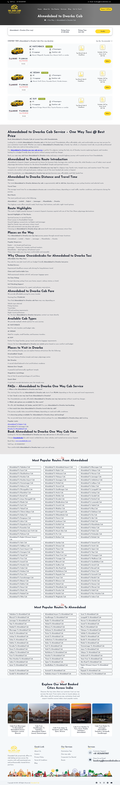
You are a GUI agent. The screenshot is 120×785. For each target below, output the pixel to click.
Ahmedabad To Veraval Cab (54, 486)
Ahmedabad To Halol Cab (89, 590)
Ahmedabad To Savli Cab (18, 505)
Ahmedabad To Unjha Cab (18, 568)
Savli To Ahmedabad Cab (53, 646)
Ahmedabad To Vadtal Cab (90, 505)
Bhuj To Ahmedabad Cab (89, 627)
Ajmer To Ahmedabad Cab (18, 665)
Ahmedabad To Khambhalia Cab (92, 524)
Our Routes (55, 9)
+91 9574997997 (21, 2)
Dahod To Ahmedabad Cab (90, 636)
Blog (69, 9)
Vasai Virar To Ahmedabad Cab (91, 659)
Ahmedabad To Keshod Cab (90, 499)
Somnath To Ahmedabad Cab (55, 670)
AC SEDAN (35, 73)
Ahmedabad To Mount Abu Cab (56, 531)
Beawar (41, 731)
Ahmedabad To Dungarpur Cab (20, 518)
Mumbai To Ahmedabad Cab (55, 655)
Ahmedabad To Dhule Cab (18, 590)
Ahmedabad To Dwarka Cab (54, 590)
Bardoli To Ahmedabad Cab (90, 640)
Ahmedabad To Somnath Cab (91, 574)
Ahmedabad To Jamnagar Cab (18, 426)
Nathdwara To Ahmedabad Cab (56, 652)
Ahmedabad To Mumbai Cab (19, 477)
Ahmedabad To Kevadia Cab (54, 499)
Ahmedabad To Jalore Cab (18, 521)
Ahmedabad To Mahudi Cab (54, 527)
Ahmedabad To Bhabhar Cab (55, 508)
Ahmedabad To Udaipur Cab (90, 470)
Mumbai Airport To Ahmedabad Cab (93, 674)
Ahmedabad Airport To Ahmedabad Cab (59, 614)
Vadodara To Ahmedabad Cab (19, 614)
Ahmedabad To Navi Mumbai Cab (92, 593)
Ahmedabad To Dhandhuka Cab (56, 587)
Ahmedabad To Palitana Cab (19, 534)
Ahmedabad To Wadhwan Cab (91, 558)
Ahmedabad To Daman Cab (90, 584)
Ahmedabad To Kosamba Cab (19, 527)
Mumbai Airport (102, 729)
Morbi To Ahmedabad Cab (18, 633)
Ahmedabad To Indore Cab (90, 597)
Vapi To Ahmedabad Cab (18, 624)
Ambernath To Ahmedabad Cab (91, 655)
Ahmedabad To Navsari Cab (90, 473)
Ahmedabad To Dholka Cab (54, 496)
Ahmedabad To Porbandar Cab (91, 534)
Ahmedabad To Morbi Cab (54, 492)
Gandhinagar (81, 733)
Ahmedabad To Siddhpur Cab (19, 546)
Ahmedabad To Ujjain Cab (90, 549)
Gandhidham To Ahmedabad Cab (56, 665)
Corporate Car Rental (68, 757)
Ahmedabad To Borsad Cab (90, 568)
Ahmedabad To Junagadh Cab (91, 489)
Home (40, 9)
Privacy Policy (39, 757)
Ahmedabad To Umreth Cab (54, 505)
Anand (12, 733)
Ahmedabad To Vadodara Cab (19, 467)
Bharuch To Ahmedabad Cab (19, 617)
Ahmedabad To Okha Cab (18, 597)
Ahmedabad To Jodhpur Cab (90, 483)
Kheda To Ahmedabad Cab (90, 643)
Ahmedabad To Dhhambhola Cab (56, 515)
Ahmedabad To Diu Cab (89, 515)
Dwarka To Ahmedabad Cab (17, 429)
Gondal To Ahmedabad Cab (18, 674)
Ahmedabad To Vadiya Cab (54, 552)
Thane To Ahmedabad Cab (54, 659)
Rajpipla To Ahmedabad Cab (90, 670)
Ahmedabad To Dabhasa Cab (91, 512)
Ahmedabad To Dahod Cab (54, 584)
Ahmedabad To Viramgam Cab (91, 555)
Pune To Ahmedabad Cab (18, 655)
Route (63, 760)
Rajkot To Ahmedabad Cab (54, 620)
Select (108, 61)
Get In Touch (77, 9)
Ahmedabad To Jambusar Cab (55, 521)
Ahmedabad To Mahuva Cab (19, 486)
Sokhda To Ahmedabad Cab (90, 633)
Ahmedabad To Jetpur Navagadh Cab (22, 499)
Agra (40, 729)
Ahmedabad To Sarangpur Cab (55, 480)
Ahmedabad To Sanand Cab (90, 542)
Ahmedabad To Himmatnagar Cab (21, 483)
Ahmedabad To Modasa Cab (19, 571)
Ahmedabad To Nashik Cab (54, 593)
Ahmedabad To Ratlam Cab (54, 537)
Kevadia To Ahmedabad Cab (19, 646)
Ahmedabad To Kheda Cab (18, 502)
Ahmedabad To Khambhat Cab (20, 492)
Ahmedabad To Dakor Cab (90, 486)
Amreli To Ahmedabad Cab (54, 636)
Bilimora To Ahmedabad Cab (55, 627)
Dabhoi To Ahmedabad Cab (18, 643)
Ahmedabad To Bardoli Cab (90, 577)
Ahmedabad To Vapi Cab (89, 552)
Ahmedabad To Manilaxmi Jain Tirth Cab (23, 531)
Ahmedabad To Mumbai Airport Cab (22, 480)
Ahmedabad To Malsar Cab (90, 527)
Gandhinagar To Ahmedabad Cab (56, 617)
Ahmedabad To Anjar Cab (54, 577)
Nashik (64, 729)
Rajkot (22, 731)
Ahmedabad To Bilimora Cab (55, 581)
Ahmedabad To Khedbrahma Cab (56, 502)
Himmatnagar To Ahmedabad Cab (92, 646)
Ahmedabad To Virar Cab (18, 558)
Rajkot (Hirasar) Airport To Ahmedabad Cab (94, 666)
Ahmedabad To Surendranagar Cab (21, 577)
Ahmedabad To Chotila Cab (90, 581)
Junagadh (84, 731)
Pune (55, 729)
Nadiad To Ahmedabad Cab (18, 627)
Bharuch (97, 732)
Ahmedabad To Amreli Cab (90, 565)
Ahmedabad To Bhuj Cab (89, 508)
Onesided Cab (35, 783)
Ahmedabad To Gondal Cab (90, 496)
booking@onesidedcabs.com (102, 2)
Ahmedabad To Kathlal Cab (54, 524)
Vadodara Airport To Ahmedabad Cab (58, 674)
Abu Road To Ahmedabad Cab (91, 662)
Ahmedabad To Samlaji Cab (54, 542)
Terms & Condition (40, 760)
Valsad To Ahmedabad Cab (54, 624)
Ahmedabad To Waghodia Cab (55, 597)
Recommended (103, 41)
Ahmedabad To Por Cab (53, 534)
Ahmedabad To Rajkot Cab (17, 424)
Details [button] (23, 63)
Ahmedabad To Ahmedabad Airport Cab (59, 467)
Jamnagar (81, 728)
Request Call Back (106, 9)
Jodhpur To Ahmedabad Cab (19, 652)
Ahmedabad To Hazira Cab (54, 518)
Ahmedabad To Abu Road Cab (55, 568)
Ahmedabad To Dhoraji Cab (90, 587)
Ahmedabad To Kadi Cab (89, 521)
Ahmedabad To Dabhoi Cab (18, 584)
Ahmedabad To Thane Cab (54, 549)
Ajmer (36, 731)
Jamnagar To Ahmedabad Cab (19, 620)
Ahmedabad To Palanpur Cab (55, 477)
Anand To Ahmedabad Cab (90, 624)
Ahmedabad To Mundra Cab (19, 565)
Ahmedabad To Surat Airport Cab (21, 549)
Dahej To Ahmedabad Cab (18, 640)
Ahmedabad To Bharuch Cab (55, 562)
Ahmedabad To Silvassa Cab (54, 546)
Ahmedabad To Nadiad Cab (18, 593)
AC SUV (33, 99)
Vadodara (17, 729)
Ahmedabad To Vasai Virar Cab (56, 555)
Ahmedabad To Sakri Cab (18, 542)
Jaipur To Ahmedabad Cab (90, 649)
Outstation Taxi (66, 751)
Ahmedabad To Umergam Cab (19, 552)
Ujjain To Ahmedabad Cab (54, 662)
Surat (59, 729)
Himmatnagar (20, 733)
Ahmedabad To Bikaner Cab (18, 581)
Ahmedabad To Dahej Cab (18, 515)
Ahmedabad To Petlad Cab (54, 483)
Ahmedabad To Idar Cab (89, 518)
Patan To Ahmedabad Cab (54, 633)
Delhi (44, 729)
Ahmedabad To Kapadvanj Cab (20, 524)
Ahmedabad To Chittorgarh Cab (56, 512)
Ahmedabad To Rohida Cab (90, 537)
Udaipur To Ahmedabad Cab (90, 652)
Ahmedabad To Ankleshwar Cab (91, 480)
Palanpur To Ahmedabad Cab (91, 630)
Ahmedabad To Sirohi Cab (90, 546)
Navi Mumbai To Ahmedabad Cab (21, 659)
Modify (103, 31)
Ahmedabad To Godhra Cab (54, 565)
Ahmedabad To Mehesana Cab (55, 473)
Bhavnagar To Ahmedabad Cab (20, 630)
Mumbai (106, 730)
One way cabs (66, 754)
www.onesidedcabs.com (23, 441)
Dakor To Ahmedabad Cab (54, 643)
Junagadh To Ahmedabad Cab (91, 617)
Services (63, 9)
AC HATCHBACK (36, 47)
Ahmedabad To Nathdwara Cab (56, 571)
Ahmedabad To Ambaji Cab (90, 492)
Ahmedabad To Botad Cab (18, 496)
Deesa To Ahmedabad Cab (18, 649)
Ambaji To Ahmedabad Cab (18, 636)
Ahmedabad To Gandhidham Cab (92, 562)
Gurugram (34, 729)
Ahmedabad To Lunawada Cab (91, 502)
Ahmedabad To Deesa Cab (18, 587)
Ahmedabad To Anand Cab (18, 562)
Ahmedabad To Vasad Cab (18, 555)
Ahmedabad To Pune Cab (18, 574)
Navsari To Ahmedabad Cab (90, 620)
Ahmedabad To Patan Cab (90, 571)
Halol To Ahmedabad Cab (54, 649)
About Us (46, 9)
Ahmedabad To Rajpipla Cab (55, 574)
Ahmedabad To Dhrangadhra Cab (20, 489)
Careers (37, 754)
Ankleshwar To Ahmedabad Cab (56, 640)
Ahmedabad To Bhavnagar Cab (91, 467)
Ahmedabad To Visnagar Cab (55, 558)
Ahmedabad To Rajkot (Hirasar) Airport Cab (23, 538)
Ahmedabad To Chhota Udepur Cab (21, 512)
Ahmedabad (15, 731)
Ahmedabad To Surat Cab (18, 470)
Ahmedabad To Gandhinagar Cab (56, 489)
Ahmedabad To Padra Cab (90, 531)
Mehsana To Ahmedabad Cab (55, 630)
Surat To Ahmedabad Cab (89, 614)
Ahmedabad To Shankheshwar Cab (21, 473)
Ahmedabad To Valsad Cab (18, 508)
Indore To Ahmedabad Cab (18, 662)
